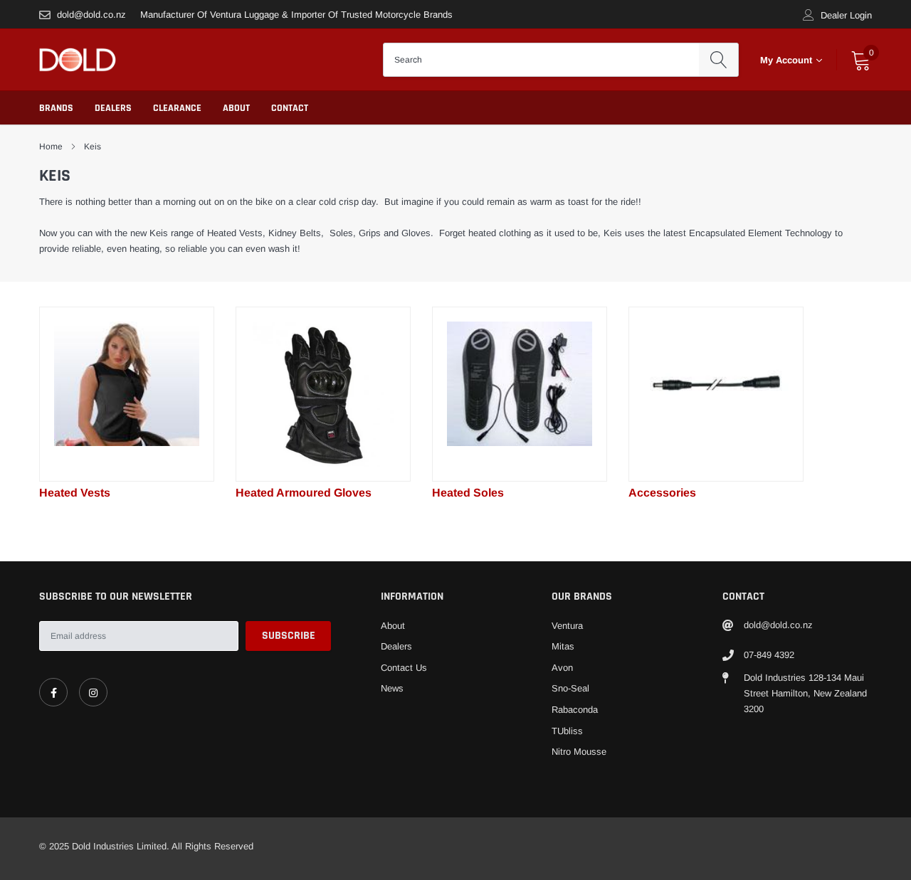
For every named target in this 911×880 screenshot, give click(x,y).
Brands (56, 108)
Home (51, 147)
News (392, 688)
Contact (289, 108)
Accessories (662, 493)
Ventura (567, 625)
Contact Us (404, 667)
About (236, 108)
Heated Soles (468, 493)
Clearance (177, 108)
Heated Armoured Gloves (304, 493)
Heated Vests (74, 493)
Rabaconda (575, 709)
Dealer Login (846, 15)
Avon (562, 667)
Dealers (113, 108)
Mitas (563, 646)
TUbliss (567, 731)
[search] (718, 59)
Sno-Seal (570, 688)
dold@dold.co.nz (91, 14)
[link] (126, 394)
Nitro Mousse (579, 751)
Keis (92, 147)
